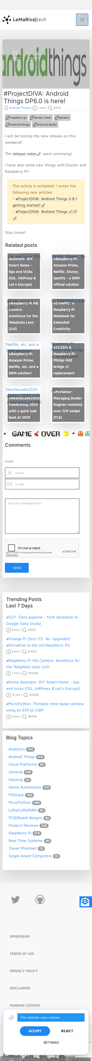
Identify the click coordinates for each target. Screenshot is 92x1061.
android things (19, 124)
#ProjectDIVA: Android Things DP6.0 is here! (36, 97)
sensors (64, 117)
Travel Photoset (23, 848)
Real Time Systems (26, 840)
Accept (34, 1031)
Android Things (30, 77)
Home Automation (25, 787)
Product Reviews (23, 825)
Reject (67, 1031)
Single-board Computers (30, 856)
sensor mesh (42, 117)
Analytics (17, 749)
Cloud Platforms (23, 764)
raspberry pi (18, 117)
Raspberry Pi (20, 833)
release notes (25, 153)
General (16, 772)
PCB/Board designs (25, 817)
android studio (47, 124)
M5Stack (16, 794)
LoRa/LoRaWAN (23, 810)
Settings (51, 1042)
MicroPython (20, 802)
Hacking (16, 779)
